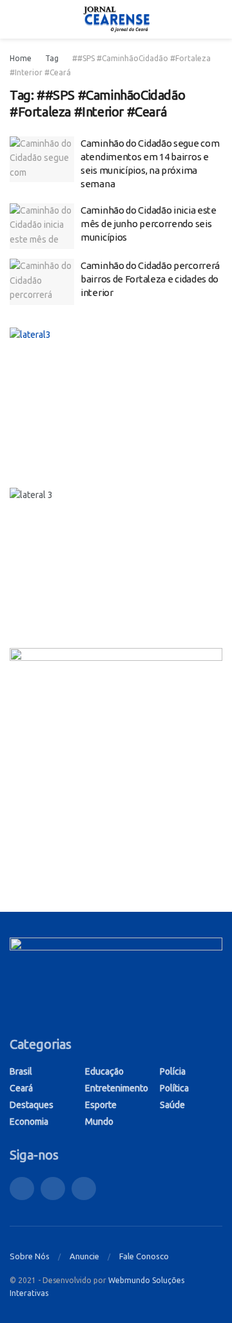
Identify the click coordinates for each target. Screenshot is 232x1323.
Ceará (21, 1088)
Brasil (21, 1071)
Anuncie (84, 1256)
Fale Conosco (144, 1256)
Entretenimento (116, 1088)
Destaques (31, 1105)
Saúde (172, 1105)
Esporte (101, 1105)
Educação (104, 1071)
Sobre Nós (30, 1256)
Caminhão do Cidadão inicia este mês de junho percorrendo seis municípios (149, 224)
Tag (52, 58)
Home (21, 58)
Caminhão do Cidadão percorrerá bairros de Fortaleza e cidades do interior (150, 279)
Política (174, 1088)
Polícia (173, 1071)
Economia (29, 1121)
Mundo (99, 1121)
